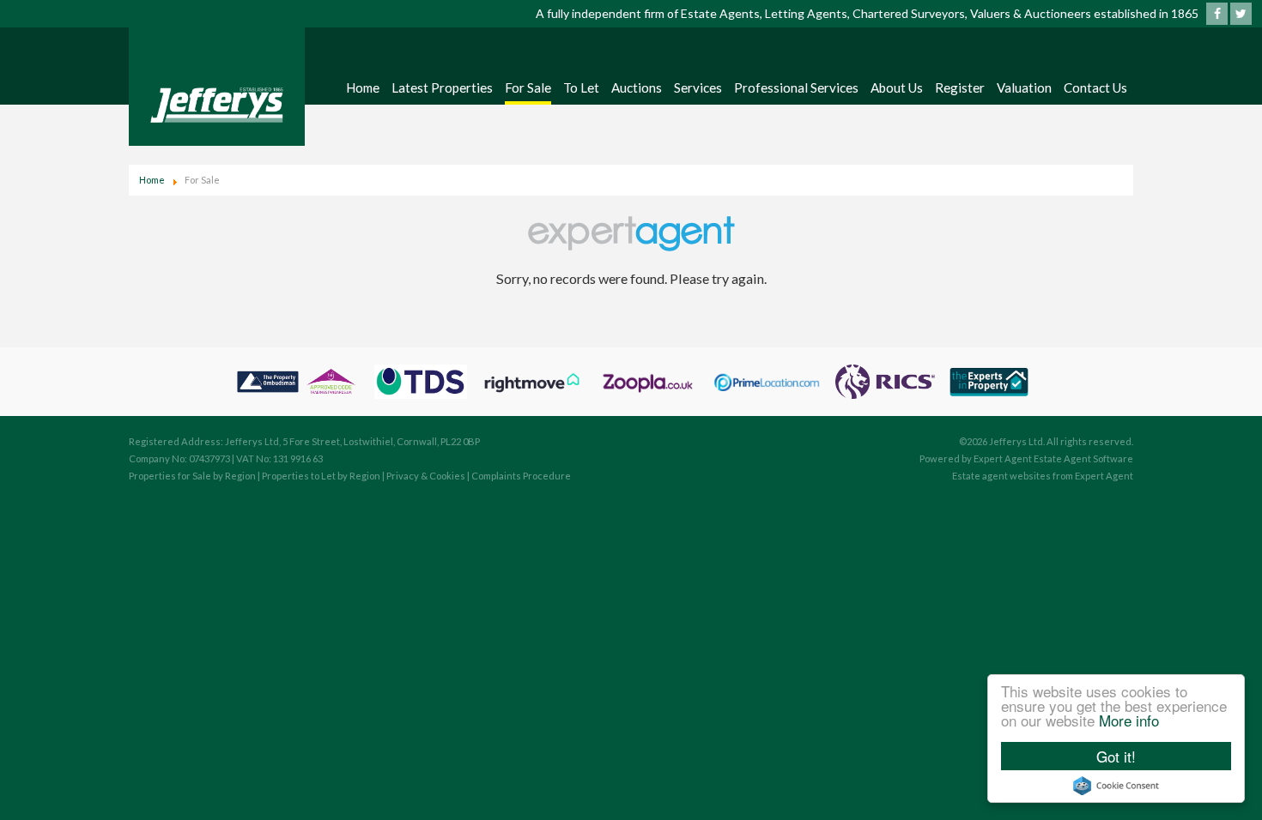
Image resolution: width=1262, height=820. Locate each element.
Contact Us (1095, 87)
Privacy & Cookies (425, 475)
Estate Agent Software (1083, 458)
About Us (897, 87)
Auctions (636, 87)
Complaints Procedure (521, 475)
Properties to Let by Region (321, 475)
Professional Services (796, 87)
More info (1129, 720)
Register (960, 87)
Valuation (1024, 87)
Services (698, 87)
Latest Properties (442, 87)
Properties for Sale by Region (192, 475)
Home (362, 87)
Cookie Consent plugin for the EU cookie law (1116, 785)
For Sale (528, 87)
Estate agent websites (1001, 475)
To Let (581, 87)
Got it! (1116, 756)
